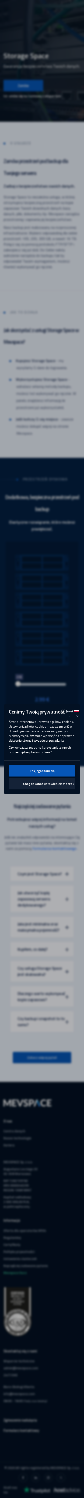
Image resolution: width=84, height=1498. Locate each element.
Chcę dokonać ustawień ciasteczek (48, 783)
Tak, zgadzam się (42, 770)
